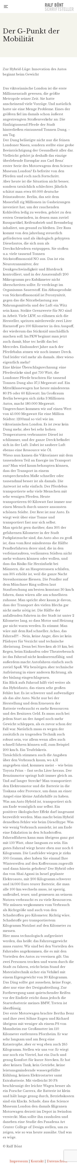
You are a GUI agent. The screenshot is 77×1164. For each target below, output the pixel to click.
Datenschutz (57, 1161)
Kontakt (37, 1161)
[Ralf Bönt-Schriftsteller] (59, 6)
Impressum (19, 1161)
